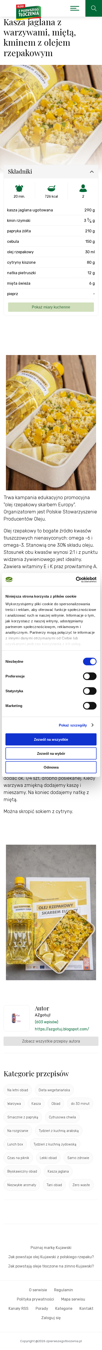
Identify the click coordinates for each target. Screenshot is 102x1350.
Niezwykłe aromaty (21, 1185)
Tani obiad (54, 1185)
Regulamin (63, 1290)
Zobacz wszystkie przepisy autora (51, 1041)
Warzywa (14, 1104)
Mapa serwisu (73, 1299)
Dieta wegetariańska (54, 1090)
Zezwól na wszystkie (51, 739)
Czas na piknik (18, 1158)
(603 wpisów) (46, 1022)
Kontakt (86, 1308)
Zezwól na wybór (51, 753)
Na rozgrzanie (17, 1131)
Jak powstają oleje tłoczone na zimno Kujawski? (51, 1266)
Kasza (36, 1104)
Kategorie (63, 1308)
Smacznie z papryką (22, 1117)
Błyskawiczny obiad (22, 1172)
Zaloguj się (51, 1318)
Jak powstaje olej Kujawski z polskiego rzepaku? (51, 1257)
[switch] (90, 676)
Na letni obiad (17, 1090)
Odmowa (51, 767)
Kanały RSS (18, 1308)
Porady (42, 1308)
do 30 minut (80, 1104)
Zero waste (81, 1185)
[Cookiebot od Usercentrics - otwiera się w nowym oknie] (76, 579)
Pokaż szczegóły (73, 725)
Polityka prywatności (35, 1299)
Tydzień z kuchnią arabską (59, 1131)
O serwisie (38, 1290)
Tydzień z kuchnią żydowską (55, 1144)
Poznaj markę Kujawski (51, 1247)
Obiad (55, 1104)
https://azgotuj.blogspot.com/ (62, 1029)
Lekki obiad (48, 1158)
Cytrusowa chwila (62, 1117)
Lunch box (15, 1144)
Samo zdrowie (78, 1158)
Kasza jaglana (58, 1172)
